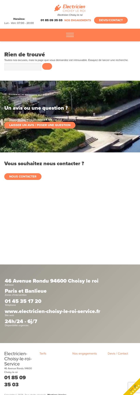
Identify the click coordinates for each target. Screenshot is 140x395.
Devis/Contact (111, 20)
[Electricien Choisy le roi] (70, 8)
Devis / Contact (118, 353)
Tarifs (42, 353)
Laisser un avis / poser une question (40, 125)
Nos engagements (77, 20)
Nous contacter (23, 176)
